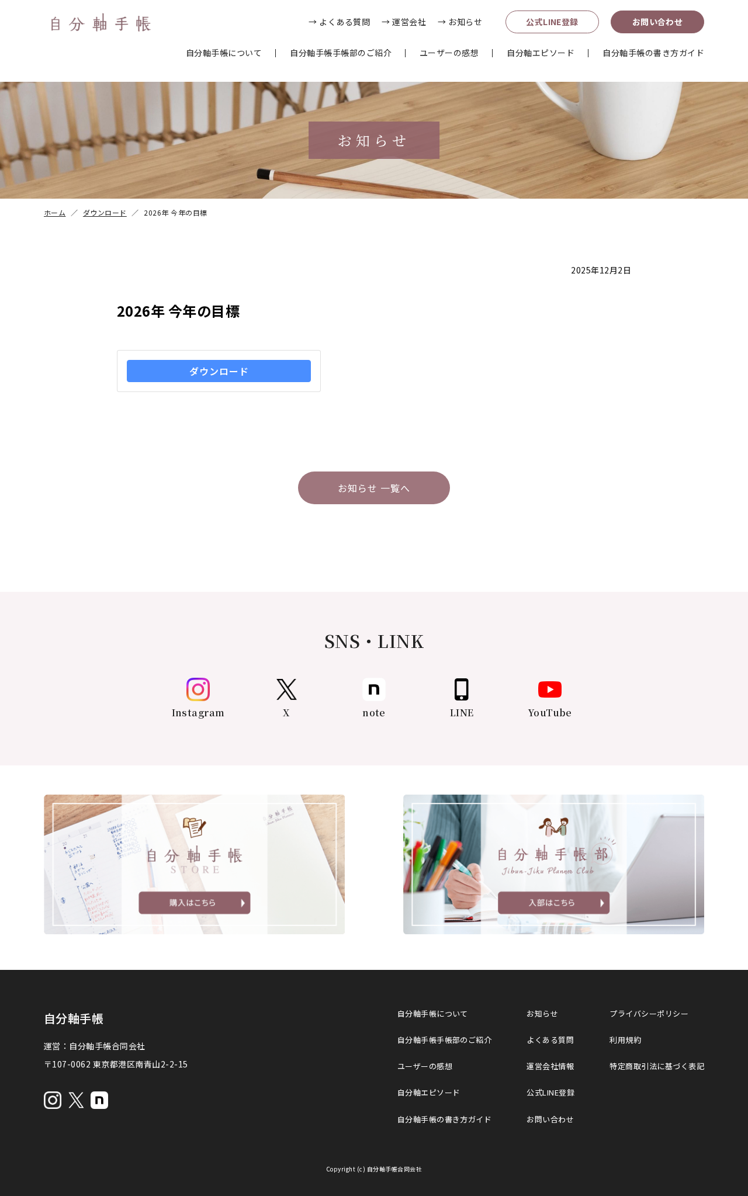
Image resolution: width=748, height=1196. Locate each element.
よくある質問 (550, 1039)
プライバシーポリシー (649, 1013)
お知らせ (542, 1013)
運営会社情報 (550, 1066)
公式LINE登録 (552, 21)
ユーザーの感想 (449, 52)
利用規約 (625, 1039)
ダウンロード (219, 371)
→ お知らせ (460, 21)
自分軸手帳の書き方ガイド (653, 52)
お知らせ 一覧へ (374, 488)
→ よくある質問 (339, 21)
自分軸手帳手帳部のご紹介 (341, 52)
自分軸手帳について (224, 52)
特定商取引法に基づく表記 (657, 1066)
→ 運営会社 (404, 21)
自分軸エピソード (540, 52)
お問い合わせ (657, 21)
